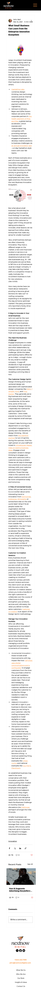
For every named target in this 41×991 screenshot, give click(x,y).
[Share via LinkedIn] (20, 848)
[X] (17, 950)
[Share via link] (25, 848)
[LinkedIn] (23, 950)
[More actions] (31, 20)
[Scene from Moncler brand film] (21, 876)
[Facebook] (20, 950)
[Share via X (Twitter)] (15, 848)
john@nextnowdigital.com (20, 963)
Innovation (12, 841)
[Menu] (35, 5)
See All (30, 864)
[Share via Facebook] (9, 848)
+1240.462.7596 (20, 960)
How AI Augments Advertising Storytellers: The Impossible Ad (20, 889)
